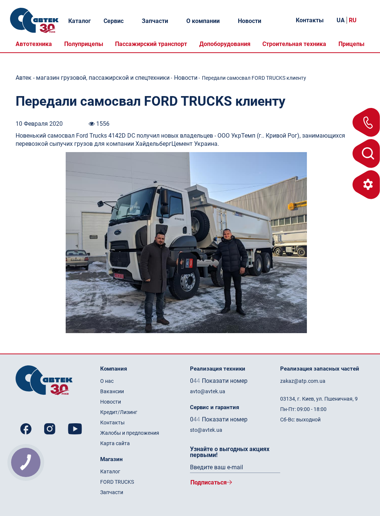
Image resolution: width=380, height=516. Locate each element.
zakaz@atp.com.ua (302, 381)
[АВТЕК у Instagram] (51, 429)
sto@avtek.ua (206, 430)
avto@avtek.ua (207, 391)
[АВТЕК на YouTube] (75, 429)
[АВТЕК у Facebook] (27, 429)
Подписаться (208, 482)
